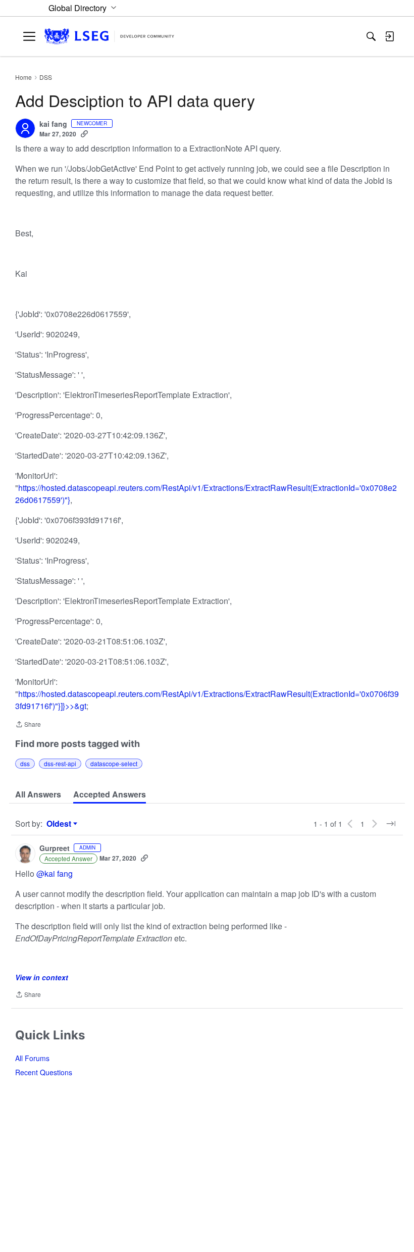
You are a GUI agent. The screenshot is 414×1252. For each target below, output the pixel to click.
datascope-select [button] (113, 763)
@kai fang (54, 873)
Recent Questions (43, 1072)
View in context (41, 977)
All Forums (32, 1058)
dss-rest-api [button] (60, 763)
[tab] (38, 794)
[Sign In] (389, 36)
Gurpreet (54, 848)
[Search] (371, 36)
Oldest (60, 824)
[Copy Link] (84, 133)
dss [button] (25, 763)
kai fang (53, 124)
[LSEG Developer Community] (109, 36)
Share (28, 725)
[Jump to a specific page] (391, 824)
